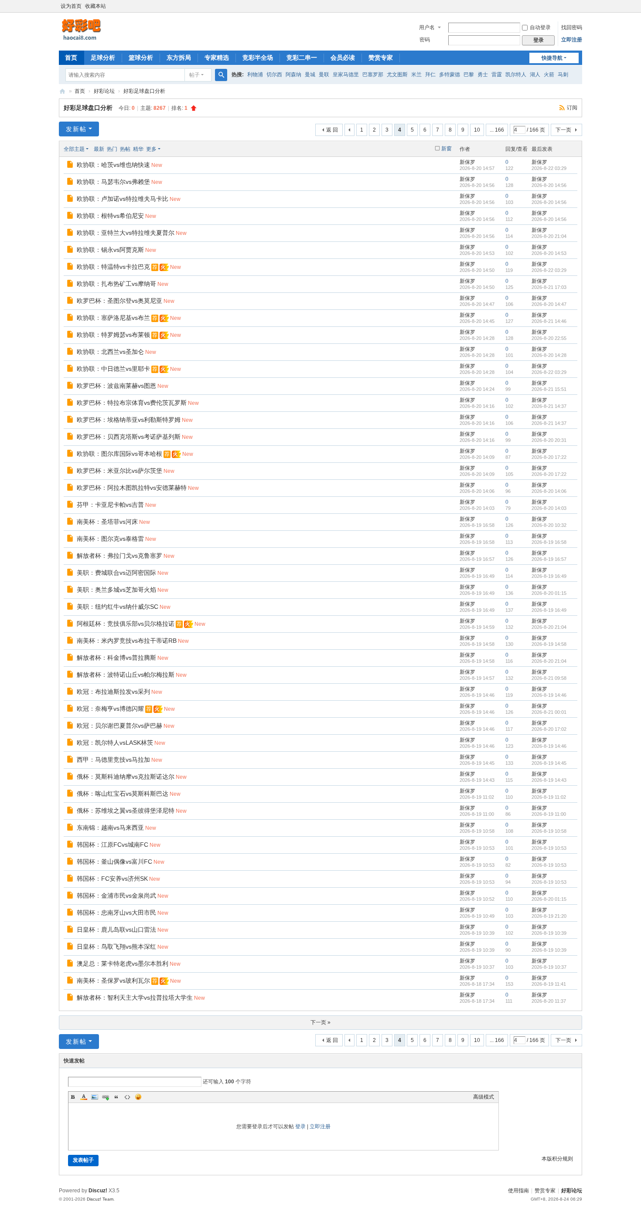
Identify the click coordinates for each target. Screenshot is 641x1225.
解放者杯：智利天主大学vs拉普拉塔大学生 (135, 997)
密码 (424, 40)
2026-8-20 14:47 (549, 304)
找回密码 (571, 27)
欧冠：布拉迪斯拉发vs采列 (113, 691)
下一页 (563, 130)
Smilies (138, 1097)
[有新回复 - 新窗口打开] (71, 166)
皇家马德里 (346, 74)
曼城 (310, 74)
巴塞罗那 (372, 74)
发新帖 (76, 129)
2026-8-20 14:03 (549, 508)
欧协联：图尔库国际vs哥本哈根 (119, 453)
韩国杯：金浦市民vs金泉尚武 (116, 895)
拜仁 (430, 74)
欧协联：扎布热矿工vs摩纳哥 (116, 283)
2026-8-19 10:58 (549, 831)
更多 (151, 149)
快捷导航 (552, 58)
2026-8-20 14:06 (549, 491)
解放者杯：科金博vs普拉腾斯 (116, 657)
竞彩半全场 (257, 57)
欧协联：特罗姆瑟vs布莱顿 (113, 334)
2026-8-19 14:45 (549, 763)
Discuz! (98, 1191)
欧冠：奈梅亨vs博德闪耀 (110, 708)
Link (105, 1097)
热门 (112, 149)
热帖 (125, 149)
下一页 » (320, 1022)
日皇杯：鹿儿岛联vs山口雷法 (116, 929)
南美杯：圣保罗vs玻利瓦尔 (113, 980)
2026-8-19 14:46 (549, 695)
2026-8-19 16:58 (549, 542)
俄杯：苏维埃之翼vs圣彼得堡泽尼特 (125, 810)
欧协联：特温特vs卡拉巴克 (113, 266)
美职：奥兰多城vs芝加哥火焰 (116, 589)
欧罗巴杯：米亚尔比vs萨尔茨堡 (119, 470)
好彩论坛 (104, 91)
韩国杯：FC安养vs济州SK (112, 878)
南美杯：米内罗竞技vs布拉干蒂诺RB (127, 640)
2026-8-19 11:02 (549, 797)
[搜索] (221, 75)
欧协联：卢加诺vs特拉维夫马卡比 (122, 198)
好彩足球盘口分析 (144, 91)
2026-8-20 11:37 (549, 1001)
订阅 (572, 108)
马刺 (563, 74)
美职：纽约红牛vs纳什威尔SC (117, 606)
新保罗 (467, 162)
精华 (138, 149)
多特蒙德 (449, 74)
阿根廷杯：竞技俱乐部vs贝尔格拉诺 (125, 623)
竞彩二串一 (301, 57)
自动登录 (540, 27)
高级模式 (483, 1097)
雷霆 (496, 74)
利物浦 (255, 74)
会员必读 (343, 57)
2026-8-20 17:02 (549, 729)
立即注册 (571, 40)
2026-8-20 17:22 (549, 457)
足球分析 (103, 57)
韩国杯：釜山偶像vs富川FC (114, 861)
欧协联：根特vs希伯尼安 (110, 215)
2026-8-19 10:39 (549, 933)
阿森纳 (293, 74)
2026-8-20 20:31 (549, 440)
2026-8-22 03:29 (549, 168)
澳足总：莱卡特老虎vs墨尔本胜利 (122, 963)
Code (127, 1097)
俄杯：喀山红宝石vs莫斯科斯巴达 (122, 793)
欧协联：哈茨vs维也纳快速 (113, 164)
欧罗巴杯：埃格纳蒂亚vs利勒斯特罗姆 (129, 419)
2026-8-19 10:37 (549, 967)
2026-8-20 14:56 (549, 185)
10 (477, 130)
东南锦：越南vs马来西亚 (110, 827)
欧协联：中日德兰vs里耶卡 (113, 368)
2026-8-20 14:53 (549, 253)
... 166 (497, 130)
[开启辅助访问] (580, 6)
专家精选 (217, 57)
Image (94, 1097)
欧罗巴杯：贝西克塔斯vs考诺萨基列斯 (129, 436)
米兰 (416, 74)
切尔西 (274, 74)
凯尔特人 (515, 74)
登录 (300, 1126)
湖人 (535, 74)
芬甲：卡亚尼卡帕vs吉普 (110, 504)
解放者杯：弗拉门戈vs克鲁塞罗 (119, 555)
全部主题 (74, 149)
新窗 (446, 149)
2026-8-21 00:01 (549, 712)
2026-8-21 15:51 (549, 389)
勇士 (482, 74)
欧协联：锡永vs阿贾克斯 (110, 249)
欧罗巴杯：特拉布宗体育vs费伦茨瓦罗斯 (132, 402)
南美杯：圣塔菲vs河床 (107, 521)
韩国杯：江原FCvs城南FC (112, 844)
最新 (99, 149)
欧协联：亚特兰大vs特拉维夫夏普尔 (125, 232)
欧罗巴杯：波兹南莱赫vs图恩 (116, 385)
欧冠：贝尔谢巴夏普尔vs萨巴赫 (119, 725)
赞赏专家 (380, 57)
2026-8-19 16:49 (549, 576)
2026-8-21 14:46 (549, 321)
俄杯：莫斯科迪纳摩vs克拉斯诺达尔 (125, 776)
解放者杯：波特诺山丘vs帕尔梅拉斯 (125, 674)
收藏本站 (95, 6)
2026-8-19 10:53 (549, 848)
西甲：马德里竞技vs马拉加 (113, 759)
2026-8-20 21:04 (549, 236)
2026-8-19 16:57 (549, 559)
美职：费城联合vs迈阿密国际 (116, 572)
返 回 (332, 130)
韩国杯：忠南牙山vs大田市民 (116, 912)
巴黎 (469, 74)
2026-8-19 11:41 (549, 984)
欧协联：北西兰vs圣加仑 (110, 351)
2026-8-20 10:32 (549, 525)
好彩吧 (62, 91)
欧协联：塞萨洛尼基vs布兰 (113, 317)
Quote (116, 1097)
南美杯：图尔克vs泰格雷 (110, 538)
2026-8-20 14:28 (549, 355)
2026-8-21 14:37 (549, 406)
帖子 (194, 75)
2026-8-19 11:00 (549, 814)
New (156, 165)
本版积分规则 (557, 1159)
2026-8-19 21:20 (549, 916)
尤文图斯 (397, 74)
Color (83, 1097)
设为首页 (71, 6)
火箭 (549, 74)
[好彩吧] (102, 30)
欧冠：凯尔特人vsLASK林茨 (115, 742)
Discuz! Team (100, 1199)
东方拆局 (179, 57)
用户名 (427, 27)
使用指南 (518, 1191)
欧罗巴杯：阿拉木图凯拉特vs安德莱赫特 (132, 487)
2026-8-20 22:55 (549, 338)
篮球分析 (141, 57)
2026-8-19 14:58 (549, 644)
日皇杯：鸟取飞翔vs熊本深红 (116, 946)
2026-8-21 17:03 (549, 287)
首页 (71, 57)
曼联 (324, 74)
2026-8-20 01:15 (549, 593)
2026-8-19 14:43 (549, 780)
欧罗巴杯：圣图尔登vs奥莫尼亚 (119, 300)
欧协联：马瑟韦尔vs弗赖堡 (113, 181)
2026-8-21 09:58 (549, 678)
